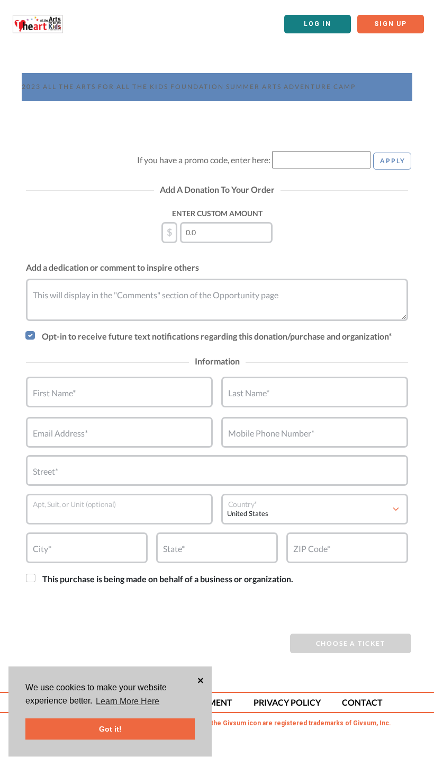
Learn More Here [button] (127, 701)
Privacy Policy (287, 702)
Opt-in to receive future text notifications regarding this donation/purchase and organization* (217, 336)
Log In (317, 24)
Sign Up (390, 24)
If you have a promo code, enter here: (203, 160)
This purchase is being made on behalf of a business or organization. (167, 579)
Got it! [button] (110, 729)
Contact (362, 702)
